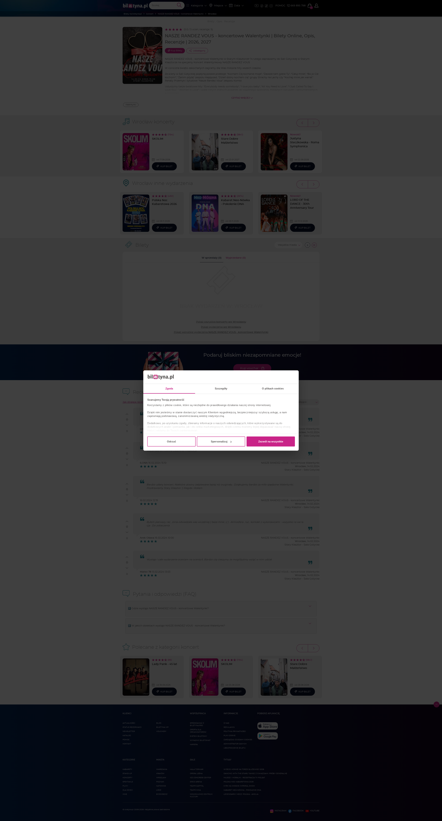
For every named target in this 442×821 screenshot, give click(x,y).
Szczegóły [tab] (221, 388)
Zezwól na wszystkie (270, 441)
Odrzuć (171, 441)
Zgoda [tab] (169, 388)
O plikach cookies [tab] (273, 388)
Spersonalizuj (219, 441)
